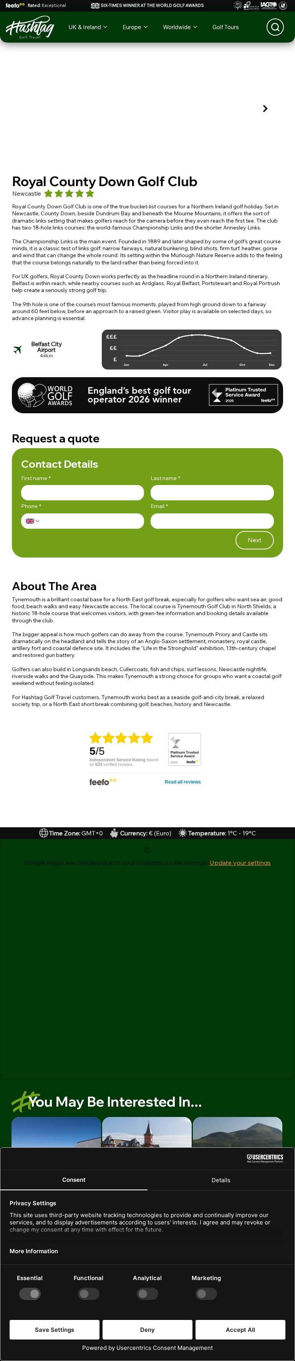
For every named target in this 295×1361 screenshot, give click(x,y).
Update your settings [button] (240, 862)
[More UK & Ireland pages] (105, 27)
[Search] (275, 27)
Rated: (47, 5)
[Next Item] (265, 109)
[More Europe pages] (146, 27)
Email (159, 506)
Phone (31, 506)
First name (36, 478)
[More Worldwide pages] (195, 27)
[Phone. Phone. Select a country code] (33, 521)
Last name (165, 478)
